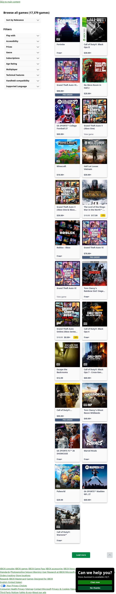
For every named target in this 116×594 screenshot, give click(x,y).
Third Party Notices (9, 592)
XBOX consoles (7, 568)
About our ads (39, 592)
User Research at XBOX (53, 571)
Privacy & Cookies (61, 588)
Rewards (4, 578)
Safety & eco (25, 592)
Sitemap (29, 588)
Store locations (23, 575)
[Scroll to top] (110, 555)
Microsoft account (74, 571)
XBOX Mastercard (17, 578)
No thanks (95, 588)
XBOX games (21, 568)
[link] (67, 36)
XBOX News (69, 568)
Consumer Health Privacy (12, 588)
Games (30, 578)
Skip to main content (10, 1)
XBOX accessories (54, 568)
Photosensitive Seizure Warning (26, 571)
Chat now (95, 582)
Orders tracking (7, 575)
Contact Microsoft (42, 588)
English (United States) (11, 582)
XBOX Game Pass (36, 568)
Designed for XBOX (43, 578)
